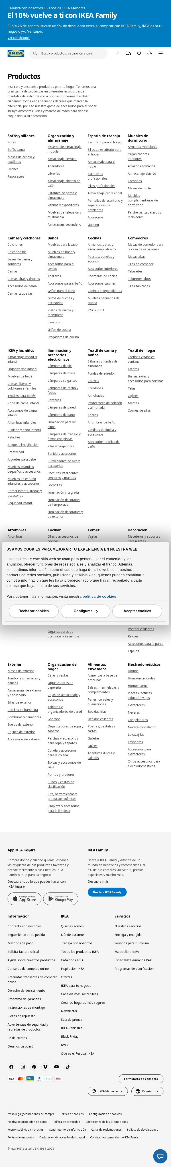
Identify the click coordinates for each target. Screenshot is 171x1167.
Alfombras (15, 536)
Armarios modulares (142, 147)
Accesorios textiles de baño (104, 444)
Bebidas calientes (100, 719)
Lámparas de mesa (61, 373)
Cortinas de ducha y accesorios (102, 431)
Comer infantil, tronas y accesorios (25, 493)
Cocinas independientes (105, 291)
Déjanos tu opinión (21, 1046)
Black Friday (69, 1036)
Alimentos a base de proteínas (102, 677)
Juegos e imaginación (23, 444)
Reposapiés (16, 176)
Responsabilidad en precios (26, 1129)
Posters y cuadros (141, 629)
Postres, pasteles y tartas (102, 728)
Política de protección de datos (27, 1122)
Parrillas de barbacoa (23, 710)
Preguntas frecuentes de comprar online (32, 979)
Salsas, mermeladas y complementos (103, 689)
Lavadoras (135, 742)
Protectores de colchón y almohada (105, 405)
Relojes (133, 636)
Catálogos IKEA (72, 960)
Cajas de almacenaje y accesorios (64, 697)
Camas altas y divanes (24, 279)
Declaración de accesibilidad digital (62, 1137)
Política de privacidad (66, 1122)
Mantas (133, 403)
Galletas (94, 738)
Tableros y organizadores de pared (65, 709)
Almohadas (96, 395)
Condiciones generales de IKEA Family (114, 1137)
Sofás (12, 142)
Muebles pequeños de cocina (104, 300)
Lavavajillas (136, 734)
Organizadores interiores (138, 156)
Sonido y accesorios (62, 453)
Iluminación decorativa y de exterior (65, 514)
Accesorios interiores (103, 268)
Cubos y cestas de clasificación (61, 784)
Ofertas (66, 977)
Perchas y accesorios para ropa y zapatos (63, 740)
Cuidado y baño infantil (24, 430)
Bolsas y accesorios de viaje (64, 764)
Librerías (54, 173)
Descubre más (98, 881)
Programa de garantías (24, 999)
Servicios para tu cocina (131, 943)
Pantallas (54, 400)
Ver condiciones (19, 38)
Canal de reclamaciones (106, 1129)
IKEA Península (71, 1028)
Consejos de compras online (28, 968)
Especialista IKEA (126, 951)
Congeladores (138, 720)
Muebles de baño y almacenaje (61, 254)
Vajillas (93, 536)
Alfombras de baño (101, 422)
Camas (13, 271)
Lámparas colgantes (62, 380)
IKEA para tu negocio (76, 985)
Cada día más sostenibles (79, 994)
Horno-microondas (141, 678)
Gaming (93, 224)
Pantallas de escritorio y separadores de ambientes (105, 205)
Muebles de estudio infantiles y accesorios (24, 481)
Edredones (95, 388)
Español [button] (147, 1091)
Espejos (133, 651)
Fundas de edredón (102, 373)
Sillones (13, 169)
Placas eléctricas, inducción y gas (140, 695)
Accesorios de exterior (24, 739)
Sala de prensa (71, 1019)
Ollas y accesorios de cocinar (63, 538)
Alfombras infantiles (22, 422)
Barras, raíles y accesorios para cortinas (145, 378)
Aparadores (56, 166)
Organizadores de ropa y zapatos (65, 728)
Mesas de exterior (21, 671)
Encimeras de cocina (102, 276)
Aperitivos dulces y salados (101, 755)
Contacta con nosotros (25, 926)
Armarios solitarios (141, 166)
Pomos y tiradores (61, 774)
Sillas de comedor (140, 264)
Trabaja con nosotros (76, 943)
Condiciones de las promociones (107, 1122)
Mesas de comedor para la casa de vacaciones (145, 246)
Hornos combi (138, 685)
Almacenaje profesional (105, 193)
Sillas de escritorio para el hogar (104, 151)
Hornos (133, 671)
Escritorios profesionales (97, 176)
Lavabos (54, 322)
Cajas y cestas (58, 675)
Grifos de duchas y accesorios (61, 300)
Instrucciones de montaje (26, 1007)
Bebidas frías (97, 711)
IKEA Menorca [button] (108, 1091)
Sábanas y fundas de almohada (103, 363)
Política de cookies (72, 1114)
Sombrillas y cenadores (24, 717)
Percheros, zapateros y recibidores (144, 214)
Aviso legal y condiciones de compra (31, 1114)
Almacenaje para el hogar (101, 163)
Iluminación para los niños (62, 424)
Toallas (93, 415)
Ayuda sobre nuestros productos (31, 960)
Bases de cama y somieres (20, 261)
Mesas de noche (140, 188)
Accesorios (96, 217)
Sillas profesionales (101, 186)
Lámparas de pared (62, 407)
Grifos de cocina (59, 329)
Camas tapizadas (20, 293)
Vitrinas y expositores (63, 205)
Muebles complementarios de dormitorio (143, 200)
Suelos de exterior (21, 724)
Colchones (15, 244)
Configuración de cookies (105, 1114)
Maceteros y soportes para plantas (144, 538)
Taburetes (135, 271)
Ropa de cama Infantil (23, 403)
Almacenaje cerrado (62, 159)
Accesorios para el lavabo (61, 266)
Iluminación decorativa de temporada (64, 502)
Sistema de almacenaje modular (64, 149)
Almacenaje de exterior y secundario (24, 692)
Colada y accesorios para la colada (62, 752)
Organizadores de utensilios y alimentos (63, 633)
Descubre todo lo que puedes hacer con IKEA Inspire (37, 883)
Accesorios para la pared (145, 643)
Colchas (93, 381)
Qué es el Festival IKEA (77, 1053)
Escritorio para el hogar (105, 142)
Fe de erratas (17, 1038)
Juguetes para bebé (22, 459)
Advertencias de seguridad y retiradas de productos (28, 1026)
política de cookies (99, 596)
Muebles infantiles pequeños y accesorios (24, 469)
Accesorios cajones (102, 283)
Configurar (83, 611)
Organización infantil (22, 369)
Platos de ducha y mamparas (60, 312)
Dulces (93, 746)
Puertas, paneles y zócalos (101, 258)
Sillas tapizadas (139, 286)
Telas (131, 388)
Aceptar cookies (137, 611)
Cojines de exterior (21, 732)
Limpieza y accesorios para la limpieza (63, 808)
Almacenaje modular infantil (22, 359)
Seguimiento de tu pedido (26, 934)
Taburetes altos (139, 279)
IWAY (64, 1045)
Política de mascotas (21, 1137)
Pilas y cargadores (61, 446)
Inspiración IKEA (72, 968)
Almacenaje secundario (64, 224)
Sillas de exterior (19, 702)
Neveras (134, 712)
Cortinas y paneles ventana (141, 359)
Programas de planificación (134, 968)
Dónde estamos (73, 934)
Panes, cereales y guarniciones (100, 701)
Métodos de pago (21, 943)
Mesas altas (136, 256)
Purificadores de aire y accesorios (64, 463)
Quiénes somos (72, 926)
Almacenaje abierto (142, 173)
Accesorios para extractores (139, 751)
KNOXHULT (96, 310)
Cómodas (135, 181)
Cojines (133, 396)
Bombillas (55, 485)
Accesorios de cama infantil (22, 412)
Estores (133, 369)
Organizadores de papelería (60, 685)
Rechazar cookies (33, 611)
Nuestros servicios (127, 926)
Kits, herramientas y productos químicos (62, 796)
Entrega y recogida (128, 934)
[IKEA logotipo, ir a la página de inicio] (16, 53)
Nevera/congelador (142, 727)
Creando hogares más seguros (83, 1002)
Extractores (136, 705)
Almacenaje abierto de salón (64, 183)
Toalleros (54, 276)
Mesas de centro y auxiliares (21, 159)
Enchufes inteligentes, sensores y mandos (63, 475)
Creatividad (16, 452)
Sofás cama (16, 149)
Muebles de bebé (20, 376)
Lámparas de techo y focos (63, 390)
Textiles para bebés (22, 396)
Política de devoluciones (142, 1129)
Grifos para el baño (61, 291)
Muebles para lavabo (63, 244)
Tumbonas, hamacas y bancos (24, 680)
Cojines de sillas (139, 410)
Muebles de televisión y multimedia (64, 214)
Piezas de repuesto (21, 1016)
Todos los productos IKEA (80, 951)
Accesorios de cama (22, 286)
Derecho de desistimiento (26, 990)
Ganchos (54, 719)
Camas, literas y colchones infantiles (22, 385)
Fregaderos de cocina (63, 337)
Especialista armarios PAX (133, 960)
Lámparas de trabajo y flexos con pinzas (64, 436)
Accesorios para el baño (65, 283)
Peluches (14, 437)
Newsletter (69, 1011)
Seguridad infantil (20, 503)
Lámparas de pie (60, 366)
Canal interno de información (67, 1129)
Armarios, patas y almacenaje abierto (102, 246)
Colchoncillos (17, 252)
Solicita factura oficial (23, 951)
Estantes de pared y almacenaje (62, 195)
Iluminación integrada (63, 492)
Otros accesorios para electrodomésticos (144, 763)
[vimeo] (45, 1067)
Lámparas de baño (61, 415)
